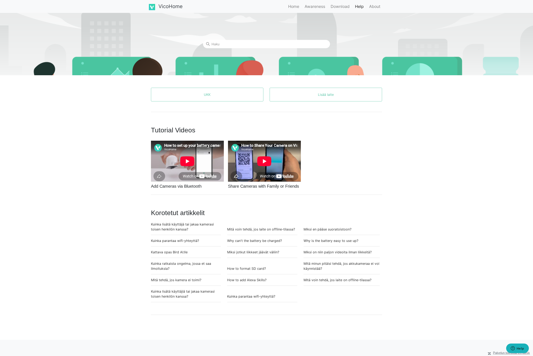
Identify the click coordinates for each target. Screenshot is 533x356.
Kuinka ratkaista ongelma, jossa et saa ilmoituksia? (181, 266)
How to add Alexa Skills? (246, 280)
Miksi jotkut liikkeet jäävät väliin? (253, 252)
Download (340, 6)
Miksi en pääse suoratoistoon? (327, 229)
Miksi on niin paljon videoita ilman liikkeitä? (338, 252)
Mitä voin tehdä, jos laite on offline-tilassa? (261, 229)
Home (293, 6)
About (374, 6)
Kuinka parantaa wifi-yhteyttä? (175, 241)
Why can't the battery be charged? (254, 241)
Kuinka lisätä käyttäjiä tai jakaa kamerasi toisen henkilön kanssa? (183, 293)
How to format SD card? (246, 268)
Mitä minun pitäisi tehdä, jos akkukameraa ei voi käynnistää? (341, 266)
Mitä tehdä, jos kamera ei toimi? (176, 280)
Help (359, 6)
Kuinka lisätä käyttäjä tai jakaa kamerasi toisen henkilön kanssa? (182, 226)
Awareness (315, 6)
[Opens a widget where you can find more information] (517, 349)
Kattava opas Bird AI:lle (169, 252)
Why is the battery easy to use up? (331, 241)
